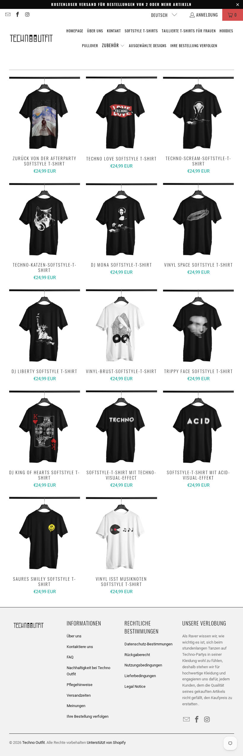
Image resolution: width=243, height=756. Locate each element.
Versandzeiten (79, 695)
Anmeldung (207, 15)
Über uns (74, 636)
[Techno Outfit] (31, 38)
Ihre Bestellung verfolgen (87, 716)
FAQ (70, 657)
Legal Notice (135, 686)
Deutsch (160, 15)
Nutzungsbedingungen (143, 665)
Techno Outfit (33, 742)
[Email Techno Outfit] (7, 15)
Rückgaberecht (137, 654)
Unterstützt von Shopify (106, 742)
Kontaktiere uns (80, 646)
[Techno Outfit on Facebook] (17, 15)
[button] (113, 45)
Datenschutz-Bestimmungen (148, 644)
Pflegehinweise (79, 684)
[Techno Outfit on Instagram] (27, 15)
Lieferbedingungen (140, 676)
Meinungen (76, 706)
